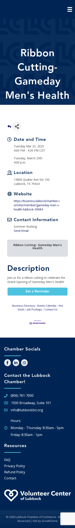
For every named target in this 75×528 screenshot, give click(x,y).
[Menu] (70, 9)
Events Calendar (46, 305)
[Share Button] (16, 126)
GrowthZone (50, 521)
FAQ (7, 460)
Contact (10, 478)
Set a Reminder (37, 291)
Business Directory (23, 305)
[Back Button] (9, 127)
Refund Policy (14, 472)
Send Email (21, 231)
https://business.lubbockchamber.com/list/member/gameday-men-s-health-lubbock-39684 (37, 205)
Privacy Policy (14, 466)
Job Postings (34, 309)
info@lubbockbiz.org (27, 410)
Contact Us (51, 309)
